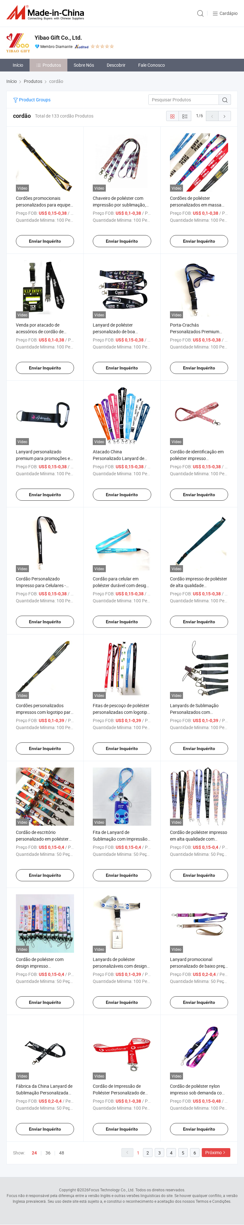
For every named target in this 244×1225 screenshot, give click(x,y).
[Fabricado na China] (46, 12)
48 (61, 1153)
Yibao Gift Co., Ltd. (58, 37)
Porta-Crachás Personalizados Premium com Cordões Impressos (194, 331)
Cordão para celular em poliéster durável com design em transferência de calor (121, 585)
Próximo (213, 1152)
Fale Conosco (151, 65)
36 (48, 1153)
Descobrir (116, 65)
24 (34, 1152)
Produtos (52, 65)
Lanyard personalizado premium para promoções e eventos (43, 458)
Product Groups (34, 100)
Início (18, 65)
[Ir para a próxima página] (225, 116)
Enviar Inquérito (45, 241)
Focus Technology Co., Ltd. (111, 1189)
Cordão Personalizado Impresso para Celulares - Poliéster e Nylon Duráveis (41, 585)
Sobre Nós (84, 65)
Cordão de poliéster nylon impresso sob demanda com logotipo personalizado (198, 1092)
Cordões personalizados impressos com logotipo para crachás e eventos (44, 712)
